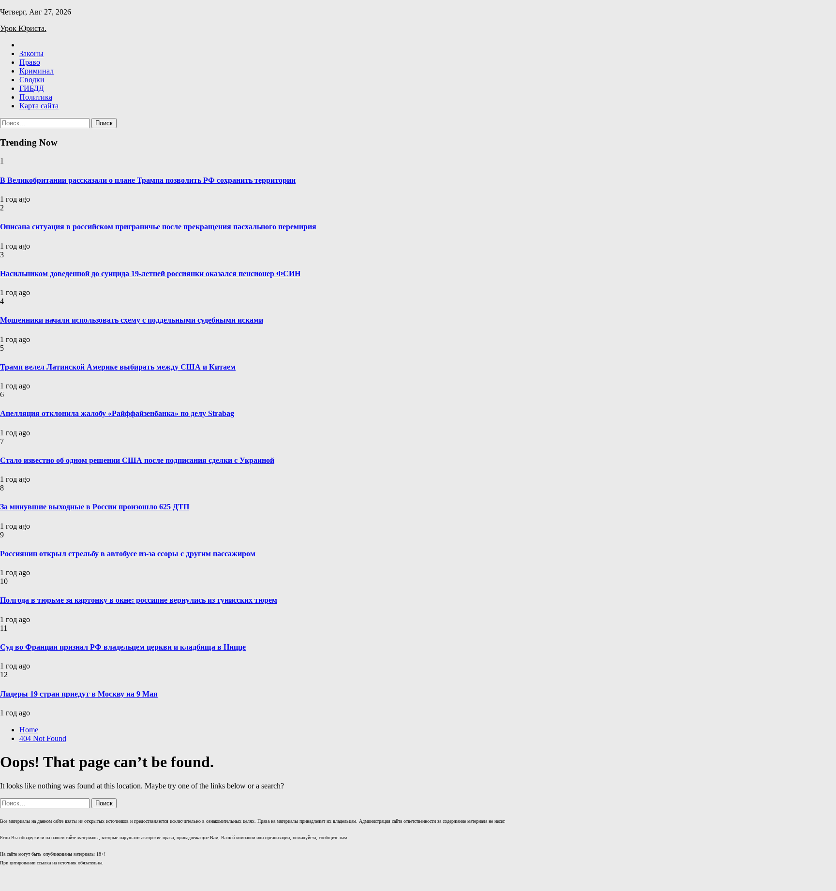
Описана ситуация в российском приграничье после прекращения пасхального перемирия (158, 227)
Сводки (32, 79)
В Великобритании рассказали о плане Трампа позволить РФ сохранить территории (148, 180)
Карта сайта (39, 106)
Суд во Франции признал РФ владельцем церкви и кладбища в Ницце (123, 647)
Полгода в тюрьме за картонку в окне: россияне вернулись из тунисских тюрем (138, 600)
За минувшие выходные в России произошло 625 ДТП (94, 507)
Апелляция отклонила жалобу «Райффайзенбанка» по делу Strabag (117, 413)
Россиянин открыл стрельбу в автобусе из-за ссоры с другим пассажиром (127, 553)
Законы (31, 53)
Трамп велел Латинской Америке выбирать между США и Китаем (118, 367)
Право (29, 62)
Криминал (36, 71)
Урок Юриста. (23, 28)
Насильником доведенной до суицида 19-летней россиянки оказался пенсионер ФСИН (150, 273)
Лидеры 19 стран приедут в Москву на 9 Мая (79, 694)
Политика (35, 97)
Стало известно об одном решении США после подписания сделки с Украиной (137, 460)
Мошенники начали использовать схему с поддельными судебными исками (131, 320)
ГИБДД (31, 88)
